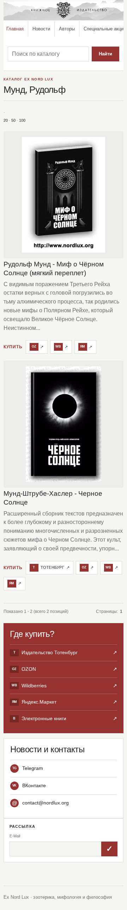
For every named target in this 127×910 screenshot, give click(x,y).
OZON (64, 669)
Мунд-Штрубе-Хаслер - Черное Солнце (53, 498)
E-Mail (15, 836)
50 (13, 120)
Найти (105, 53)
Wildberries (64, 685)
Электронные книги (65, 718)
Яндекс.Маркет (64, 702)
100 (22, 120)
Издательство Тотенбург (65, 652)
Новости (41, 28)
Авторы (67, 28)
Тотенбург (51, 567)
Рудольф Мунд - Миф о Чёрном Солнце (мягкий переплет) (54, 268)
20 (6, 120)
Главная (15, 28)
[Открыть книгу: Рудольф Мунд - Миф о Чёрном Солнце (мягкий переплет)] (63, 194)
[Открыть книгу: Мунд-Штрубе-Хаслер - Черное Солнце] (63, 424)
